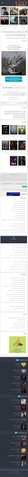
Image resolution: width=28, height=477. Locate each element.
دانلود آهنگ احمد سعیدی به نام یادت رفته (19, 288)
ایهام (22, 111)
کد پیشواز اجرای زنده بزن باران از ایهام (19, 115)
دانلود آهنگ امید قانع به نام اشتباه (20, 217)
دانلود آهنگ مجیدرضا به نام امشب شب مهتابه (18, 209)
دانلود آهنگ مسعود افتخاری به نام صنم (19, 211)
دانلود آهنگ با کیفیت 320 (13, 80)
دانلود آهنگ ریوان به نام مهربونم (20, 201)
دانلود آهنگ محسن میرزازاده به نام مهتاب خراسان (17, 300)
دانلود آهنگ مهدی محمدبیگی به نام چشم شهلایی (17, 306)
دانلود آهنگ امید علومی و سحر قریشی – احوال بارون (17, 290)
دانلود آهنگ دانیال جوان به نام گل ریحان (19, 223)
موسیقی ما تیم (12, 471)
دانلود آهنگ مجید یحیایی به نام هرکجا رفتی (17, 266)
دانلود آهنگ (12, 111)
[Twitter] (2, 102)
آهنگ (24, 111)
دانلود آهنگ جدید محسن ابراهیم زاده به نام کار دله (17, 327)
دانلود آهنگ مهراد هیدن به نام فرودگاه (19, 203)
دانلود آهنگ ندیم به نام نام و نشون (20, 325)
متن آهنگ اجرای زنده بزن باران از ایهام (19, 117)
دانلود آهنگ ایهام (7, 111)
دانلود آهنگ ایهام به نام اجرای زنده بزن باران (15, 35)
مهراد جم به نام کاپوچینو (21, 321)
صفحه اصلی (19, 27)
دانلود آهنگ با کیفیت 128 (13, 77)
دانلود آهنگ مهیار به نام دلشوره (20, 213)
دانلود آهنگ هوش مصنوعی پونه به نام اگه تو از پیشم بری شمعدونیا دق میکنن (13, 229)
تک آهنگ (14, 27)
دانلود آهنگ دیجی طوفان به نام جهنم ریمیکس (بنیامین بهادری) (15, 294)
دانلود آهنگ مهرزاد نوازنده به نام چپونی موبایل (18, 298)
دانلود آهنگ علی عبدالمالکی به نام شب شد (18, 296)
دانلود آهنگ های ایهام (7, 113)
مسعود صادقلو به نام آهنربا (21, 319)
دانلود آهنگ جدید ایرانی (15, 113)
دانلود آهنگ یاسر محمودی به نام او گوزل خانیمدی (17, 225)
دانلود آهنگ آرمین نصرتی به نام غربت (19, 227)
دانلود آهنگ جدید (22, 113)
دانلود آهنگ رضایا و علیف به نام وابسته (19, 205)
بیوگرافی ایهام (18, 111)
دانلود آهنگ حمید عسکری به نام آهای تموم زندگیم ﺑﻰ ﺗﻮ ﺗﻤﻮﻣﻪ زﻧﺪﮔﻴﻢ (14, 286)
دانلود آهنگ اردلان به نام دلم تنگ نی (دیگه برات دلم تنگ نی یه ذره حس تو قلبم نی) (13, 258)
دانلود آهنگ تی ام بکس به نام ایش (18, 247)
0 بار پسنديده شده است (21, 102)
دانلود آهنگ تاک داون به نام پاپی (19, 261)
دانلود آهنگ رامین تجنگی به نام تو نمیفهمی (18, 207)
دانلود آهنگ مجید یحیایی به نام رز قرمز (19, 323)
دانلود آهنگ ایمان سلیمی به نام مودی (19, 308)
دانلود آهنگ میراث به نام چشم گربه (19, 292)
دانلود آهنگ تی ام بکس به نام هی (20, 215)
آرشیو (19, 396)
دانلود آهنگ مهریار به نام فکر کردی (18, 252)
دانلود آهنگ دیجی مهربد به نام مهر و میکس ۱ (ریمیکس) (16, 317)
